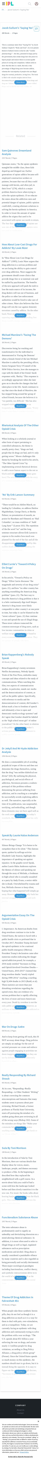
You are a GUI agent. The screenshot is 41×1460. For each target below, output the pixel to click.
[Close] (38, 1420)
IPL (3, 10)
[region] (20, 1439)
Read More (20, 225)
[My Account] (37, 4)
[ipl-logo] (10, 5)
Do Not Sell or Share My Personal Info (20, 1456)
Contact (20, 1413)
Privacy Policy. (24, 1452)
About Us (20, 1410)
